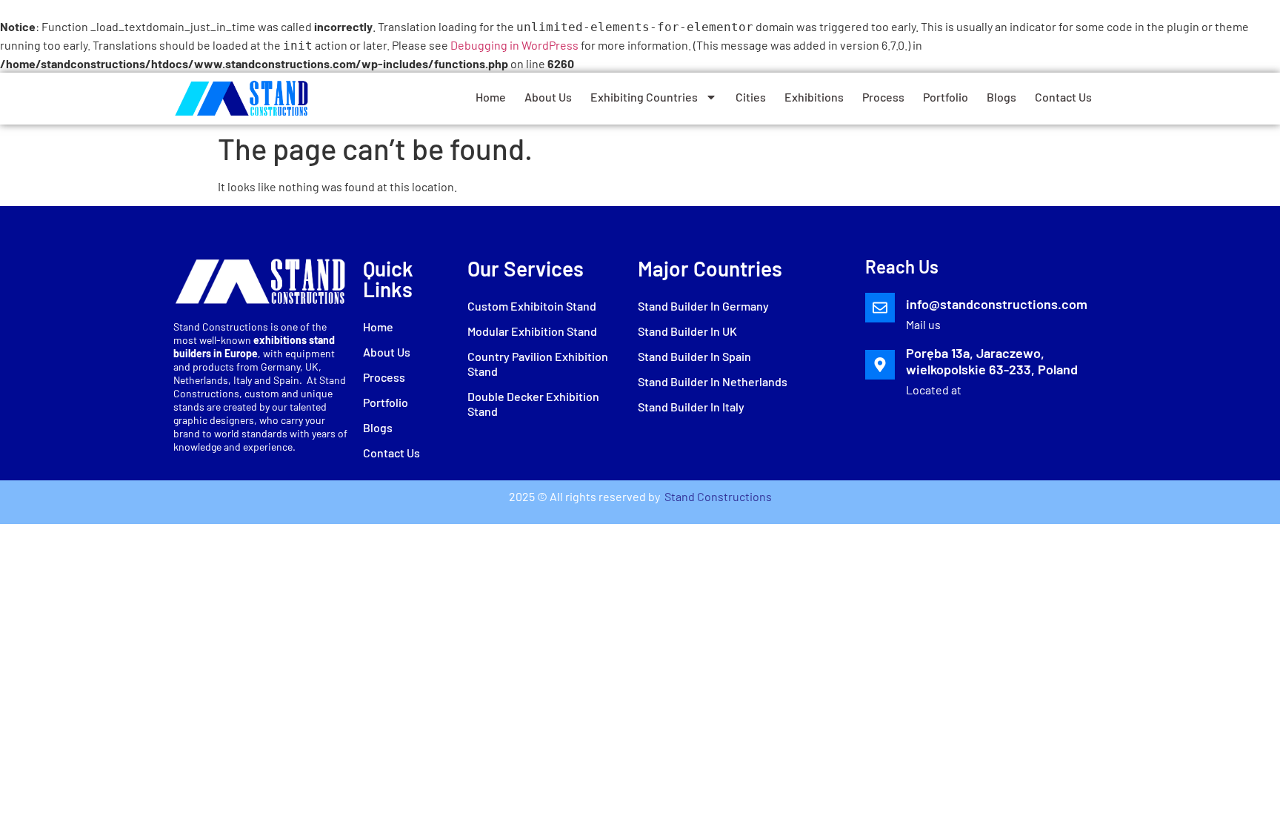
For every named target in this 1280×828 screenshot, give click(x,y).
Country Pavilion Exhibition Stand (537, 363)
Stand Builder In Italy (691, 407)
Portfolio (945, 97)
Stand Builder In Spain (694, 356)
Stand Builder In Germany (703, 306)
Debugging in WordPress (514, 45)
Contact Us (1063, 97)
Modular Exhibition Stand (532, 331)
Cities (751, 97)
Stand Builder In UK (687, 331)
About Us (548, 97)
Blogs (1001, 97)
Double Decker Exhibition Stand (533, 403)
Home (491, 97)
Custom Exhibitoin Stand (531, 306)
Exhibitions (814, 97)
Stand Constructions (717, 496)
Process (883, 97)
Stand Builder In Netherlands (712, 381)
